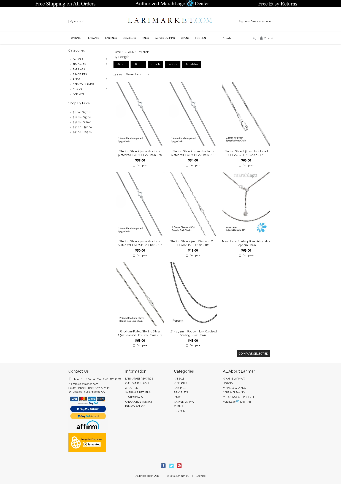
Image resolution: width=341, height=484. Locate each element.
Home (117, 51)
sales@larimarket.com (85, 384)
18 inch (138, 64)
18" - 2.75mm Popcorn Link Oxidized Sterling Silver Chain (193, 333)
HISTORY (228, 383)
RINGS (145, 38)
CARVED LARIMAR (165, 38)
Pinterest (179, 466)
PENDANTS (93, 38)
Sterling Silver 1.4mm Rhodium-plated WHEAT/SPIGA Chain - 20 (140, 153)
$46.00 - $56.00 (82, 127)
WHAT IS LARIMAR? (234, 378)
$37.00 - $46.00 (82, 122)
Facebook (163, 466)
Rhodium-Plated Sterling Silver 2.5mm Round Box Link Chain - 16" (140, 333)
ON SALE (76, 38)
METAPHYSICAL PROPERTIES (239, 397)
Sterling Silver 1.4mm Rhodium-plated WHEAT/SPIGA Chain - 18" (193, 153)
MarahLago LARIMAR (237, 401)
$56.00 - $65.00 (82, 132)
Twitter (171, 466)
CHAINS (185, 38)
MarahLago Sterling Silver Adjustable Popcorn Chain (246, 243)
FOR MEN (200, 38)
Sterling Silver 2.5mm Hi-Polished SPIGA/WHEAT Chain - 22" (246, 153)
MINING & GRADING (234, 387)
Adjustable (192, 64)
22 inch (173, 64)
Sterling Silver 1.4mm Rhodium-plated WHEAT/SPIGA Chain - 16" (140, 243)
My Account (77, 21)
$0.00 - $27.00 (81, 112)
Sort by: (117, 75)
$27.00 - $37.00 (82, 117)
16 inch (121, 64)
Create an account (261, 21)
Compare (142, 165)
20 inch (155, 64)
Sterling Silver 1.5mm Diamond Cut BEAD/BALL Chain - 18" (193, 243)
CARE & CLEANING (234, 392)
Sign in (243, 21)
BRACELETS (129, 38)
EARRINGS (111, 38)
